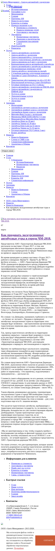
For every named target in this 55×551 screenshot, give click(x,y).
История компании (19, 9)
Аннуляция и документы (27, 32)
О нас (8, 5)
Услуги (9, 50)
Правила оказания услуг (21, 25)
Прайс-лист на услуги (20, 468)
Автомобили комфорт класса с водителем (29, 110)
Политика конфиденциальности (25, 492)
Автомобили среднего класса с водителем (29, 107)
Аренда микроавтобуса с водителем (26, 57)
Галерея (14, 16)
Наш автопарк (17, 489)
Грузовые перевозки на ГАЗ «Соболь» (27, 85)
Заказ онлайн (17, 496)
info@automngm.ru (14, 517)
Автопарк (10, 103)
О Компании (16, 160)
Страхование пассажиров (27, 41)
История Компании (24, 162)
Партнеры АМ (17, 18)
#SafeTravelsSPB (18, 46)
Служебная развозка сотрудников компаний (30, 73)
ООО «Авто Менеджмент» (18, 201)
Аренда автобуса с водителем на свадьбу (29, 71)
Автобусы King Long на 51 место (25, 126)
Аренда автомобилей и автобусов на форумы (31, 66)
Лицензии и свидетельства (28, 39)
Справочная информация (22, 142)
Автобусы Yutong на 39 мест (23, 123)
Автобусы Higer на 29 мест (23, 121)
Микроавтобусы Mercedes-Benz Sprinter (28, 119)
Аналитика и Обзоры (20, 144)
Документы (16, 34)
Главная (9, 155)
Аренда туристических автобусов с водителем (31, 60)
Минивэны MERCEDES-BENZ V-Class (28, 117)
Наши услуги (17, 487)
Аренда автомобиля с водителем (25, 53)
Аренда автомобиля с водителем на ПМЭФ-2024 (32, 87)
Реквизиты (16, 48)
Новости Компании (19, 137)
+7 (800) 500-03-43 (14, 6)
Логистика (16, 101)
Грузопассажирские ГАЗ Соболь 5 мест (28, 130)
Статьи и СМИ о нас (20, 139)
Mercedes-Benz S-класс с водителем (26, 114)
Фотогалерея (16, 105)
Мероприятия (17, 14)
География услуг (18, 12)
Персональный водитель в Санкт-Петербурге (31, 82)
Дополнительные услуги (22, 96)
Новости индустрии (20, 21)
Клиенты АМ (17, 178)
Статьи (14, 192)
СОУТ (19, 44)
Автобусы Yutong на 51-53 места (25, 128)
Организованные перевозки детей (26, 69)
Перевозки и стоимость (26, 28)
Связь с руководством (20, 475)
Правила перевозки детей (27, 30)
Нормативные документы (27, 37)
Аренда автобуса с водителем (24, 55)
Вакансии (20, 167)
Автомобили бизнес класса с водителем (28, 112)
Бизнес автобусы (18, 133)
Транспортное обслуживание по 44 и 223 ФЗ (30, 80)
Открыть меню (7, 151)
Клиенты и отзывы (19, 23)
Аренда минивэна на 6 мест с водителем (29, 62)
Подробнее (19, 548)
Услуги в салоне (18, 94)
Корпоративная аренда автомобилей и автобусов (32, 64)
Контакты (10, 146)
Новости (10, 135)
